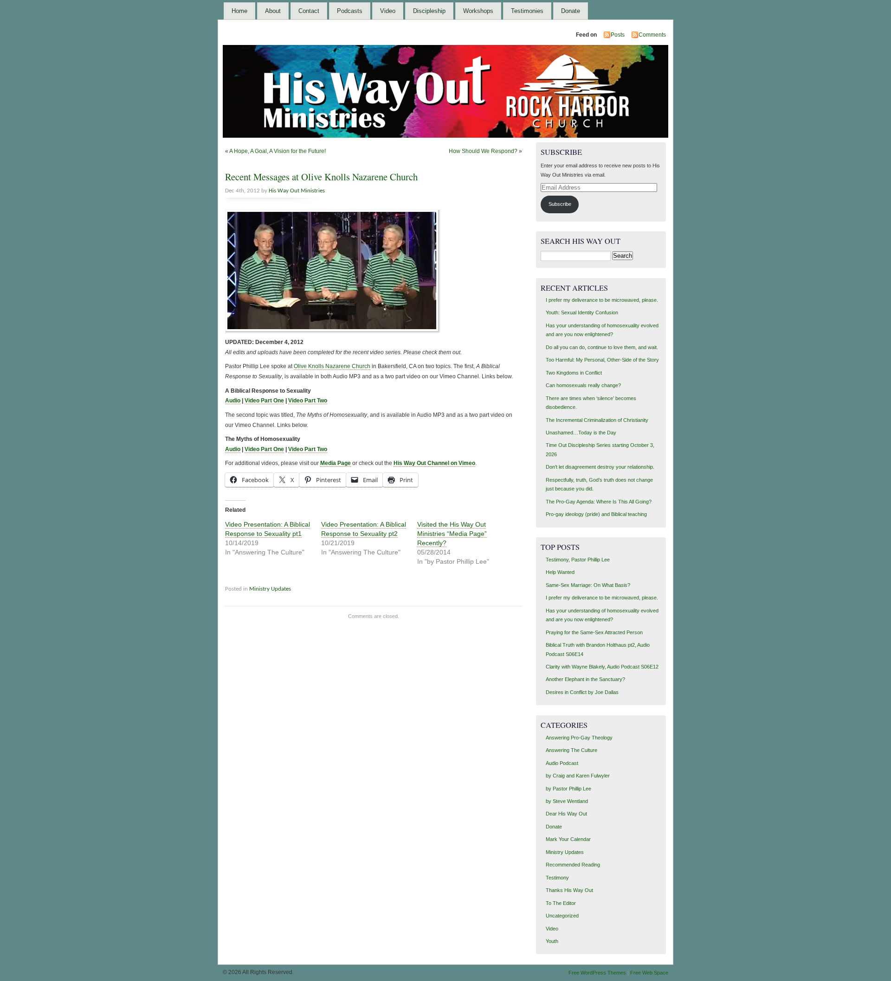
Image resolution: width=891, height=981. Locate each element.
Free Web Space (649, 972)
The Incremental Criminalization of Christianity (597, 420)
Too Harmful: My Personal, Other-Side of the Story (602, 360)
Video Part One (264, 400)
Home (239, 10)
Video (387, 10)
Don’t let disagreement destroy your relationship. (600, 467)
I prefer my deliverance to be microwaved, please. (602, 300)
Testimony (557, 877)
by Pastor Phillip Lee (568, 788)
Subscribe (560, 204)
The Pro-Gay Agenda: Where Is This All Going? (599, 501)
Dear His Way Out (566, 813)
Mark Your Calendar (568, 839)
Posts (618, 35)
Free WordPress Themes (597, 972)
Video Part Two (307, 400)
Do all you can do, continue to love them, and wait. (602, 347)
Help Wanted (560, 572)
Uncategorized (562, 915)
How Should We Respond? (483, 151)
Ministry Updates (270, 589)
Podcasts (349, 10)
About (273, 10)
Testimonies (527, 10)
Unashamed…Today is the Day (581, 432)
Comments (652, 35)
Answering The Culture (571, 750)
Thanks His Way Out (569, 890)
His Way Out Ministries (297, 191)
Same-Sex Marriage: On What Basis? (588, 585)
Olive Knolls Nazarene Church (332, 366)
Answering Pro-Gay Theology (579, 737)
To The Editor (561, 903)
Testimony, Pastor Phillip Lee (578, 559)
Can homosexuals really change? (583, 385)
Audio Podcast (562, 763)
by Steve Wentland (567, 801)
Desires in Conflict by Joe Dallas (582, 692)
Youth (552, 941)
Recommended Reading (573, 864)
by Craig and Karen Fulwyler (578, 775)
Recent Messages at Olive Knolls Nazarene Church (321, 176)
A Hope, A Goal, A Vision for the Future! (277, 151)
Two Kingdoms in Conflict (574, 373)
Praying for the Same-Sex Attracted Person (594, 632)
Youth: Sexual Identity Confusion (582, 312)
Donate (570, 10)
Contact (308, 10)
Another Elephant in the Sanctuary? (585, 679)
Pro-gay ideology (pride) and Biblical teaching (596, 514)
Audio (232, 400)
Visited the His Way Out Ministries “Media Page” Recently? (452, 534)
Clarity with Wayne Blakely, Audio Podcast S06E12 (602, 666)
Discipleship (429, 10)
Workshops (478, 10)
